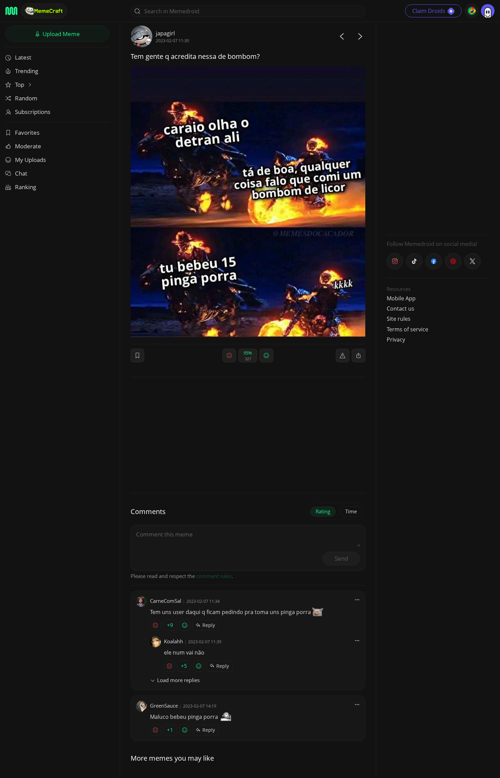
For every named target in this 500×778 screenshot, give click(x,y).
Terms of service (407, 329)
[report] (342, 355)
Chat (21, 173)
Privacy (396, 339)
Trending (26, 71)
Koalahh (173, 641)
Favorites (27, 132)
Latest (23, 57)
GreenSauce (164, 705)
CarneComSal (166, 600)
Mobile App (401, 298)
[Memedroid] (11, 11)
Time (351, 511)
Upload (60, 34)
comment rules (214, 576)
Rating (323, 511)
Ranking (25, 187)
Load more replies (178, 680)
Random (26, 98)
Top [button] (20, 84)
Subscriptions (32, 112)
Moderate (28, 146)
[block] (358, 355)
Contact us (400, 308)
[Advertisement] (438, 128)
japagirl (165, 33)
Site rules (399, 318)
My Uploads (30, 160)
